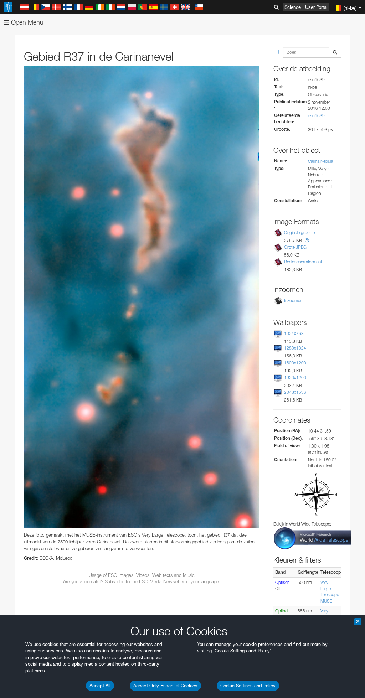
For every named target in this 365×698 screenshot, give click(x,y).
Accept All (99, 685)
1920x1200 (295, 377)
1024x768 (294, 333)
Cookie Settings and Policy (248, 685)
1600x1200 (295, 363)
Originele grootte (299, 232)
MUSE (326, 601)
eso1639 (316, 115)
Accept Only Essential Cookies (165, 685)
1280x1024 (295, 348)
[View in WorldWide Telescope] (312, 538)
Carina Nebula (320, 161)
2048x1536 (295, 392)
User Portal (316, 7)
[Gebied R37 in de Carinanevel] (141, 297)
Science (292, 7)
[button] (307, 240)
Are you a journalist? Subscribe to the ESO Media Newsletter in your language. (141, 581)
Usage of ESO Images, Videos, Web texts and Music (142, 575)
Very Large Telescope (329, 588)
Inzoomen (293, 300)
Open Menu (26, 22)
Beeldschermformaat (303, 261)
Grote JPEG (295, 247)
